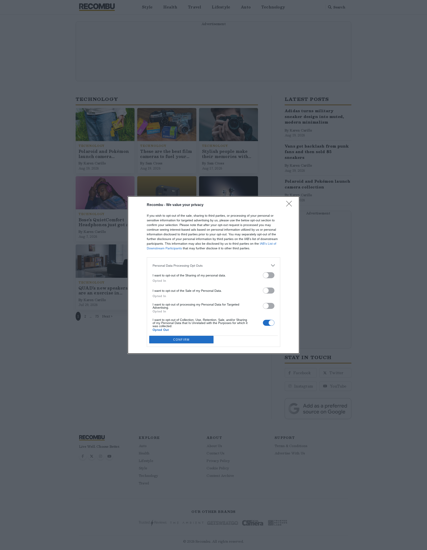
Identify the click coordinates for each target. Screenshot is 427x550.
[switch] (268, 275)
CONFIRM (181, 339)
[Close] (290, 205)
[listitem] (213, 265)
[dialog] (213, 275)
